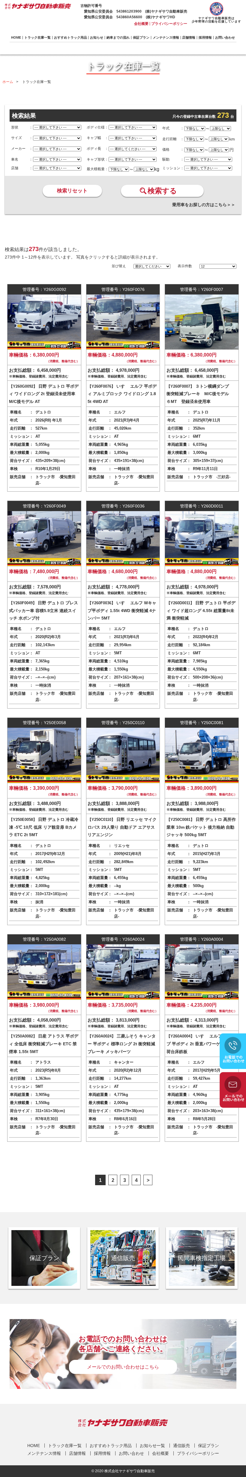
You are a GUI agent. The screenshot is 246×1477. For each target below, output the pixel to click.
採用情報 (205, 37)
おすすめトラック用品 (70, 37)
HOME (16, 37)
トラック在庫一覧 (37, 37)
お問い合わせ (225, 37)
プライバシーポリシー (169, 24)
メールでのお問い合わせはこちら (123, 1366)
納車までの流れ (118, 37)
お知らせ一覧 (152, 1445)
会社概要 (141, 24)
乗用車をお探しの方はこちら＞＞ (203, 204)
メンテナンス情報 (166, 37)
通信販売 (181, 1445)
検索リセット (72, 191)
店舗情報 (188, 37)
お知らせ (96, 37)
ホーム (7, 82)
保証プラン (141, 37)
